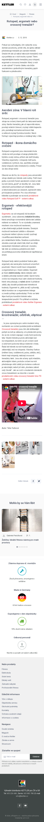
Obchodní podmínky (10, 706)
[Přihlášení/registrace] (30, 4)
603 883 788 (28, 793)
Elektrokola (6, 673)
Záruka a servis (8, 740)
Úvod (14, 14)
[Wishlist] (25, 4)
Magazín (23, 14)
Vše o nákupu (7, 699)
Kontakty (5, 710)
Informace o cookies (10, 718)
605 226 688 (12, 793)
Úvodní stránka (8, 729)
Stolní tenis (6, 676)
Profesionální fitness (10, 688)
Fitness (31, 14)
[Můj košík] (35, 4)
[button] (17, 546)
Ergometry (6, 214)
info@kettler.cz (22, 796)
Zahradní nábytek (9, 684)
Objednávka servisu (9, 703)
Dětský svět (6, 680)
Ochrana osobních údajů (11, 714)
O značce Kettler (8, 736)
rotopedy (24, 175)
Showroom (6, 744)
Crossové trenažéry (10, 329)
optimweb (26, 818)
